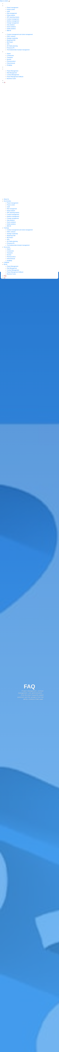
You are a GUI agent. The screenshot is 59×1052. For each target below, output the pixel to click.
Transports (10, 57)
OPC (8, 44)
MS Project (10, 42)
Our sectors (7, 51)
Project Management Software (15, 76)
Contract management (13, 19)
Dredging (9, 65)
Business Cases (11, 78)
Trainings (6, 32)
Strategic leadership (12, 38)
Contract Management (13, 74)
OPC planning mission (13, 17)
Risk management (12, 13)
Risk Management (12, 72)
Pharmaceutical (11, 61)
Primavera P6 (10, 48)
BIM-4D (9, 30)
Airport (9, 53)
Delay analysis (11, 15)
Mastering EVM (11, 40)
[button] (29, 140)
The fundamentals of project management (18, 49)
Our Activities (7, 5)
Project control (11, 9)
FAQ (5, 80)
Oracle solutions (11, 26)
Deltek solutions (11, 28)
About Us (6, 3)
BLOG (5, 69)
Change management (13, 23)
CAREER (6, 67)
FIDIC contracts (11, 36)
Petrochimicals (11, 63)
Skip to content (4, 1)
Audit (8, 11)
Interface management (13, 21)
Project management (12, 7)
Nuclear (9, 59)
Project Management (12, 71)
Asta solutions (11, 24)
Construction (10, 55)
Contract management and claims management (20, 34)
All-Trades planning (12, 46)
